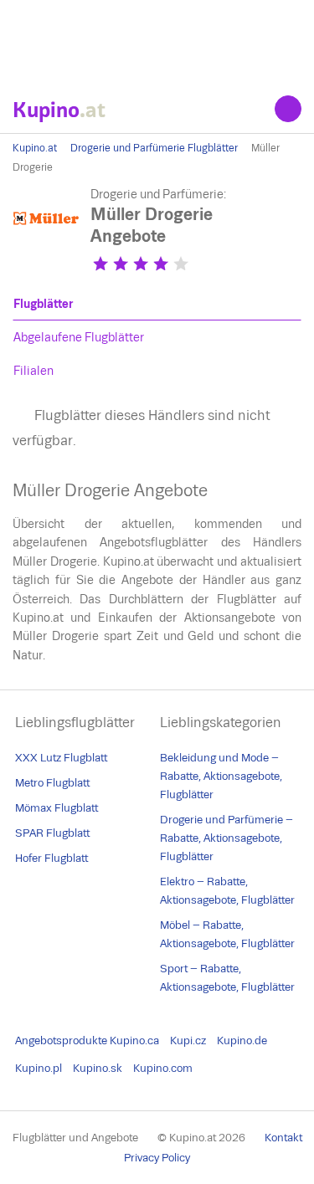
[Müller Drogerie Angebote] (46, 247)
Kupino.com (163, 1068)
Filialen (33, 370)
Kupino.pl (38, 1068)
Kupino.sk (97, 1068)
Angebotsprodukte (61, 1040)
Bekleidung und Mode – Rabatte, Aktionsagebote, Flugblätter (221, 776)
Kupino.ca (134, 1040)
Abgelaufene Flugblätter (78, 337)
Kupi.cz (188, 1040)
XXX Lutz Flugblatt (61, 757)
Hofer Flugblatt (51, 858)
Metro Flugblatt (52, 783)
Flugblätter (43, 303)
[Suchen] (288, 108)
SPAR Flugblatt (52, 833)
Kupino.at (35, 148)
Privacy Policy (157, 1157)
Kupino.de (242, 1040)
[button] (100, 264)
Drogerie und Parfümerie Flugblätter (154, 148)
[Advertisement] (157, 42)
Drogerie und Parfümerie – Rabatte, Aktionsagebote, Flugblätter (226, 838)
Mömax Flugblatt (56, 808)
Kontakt (283, 1137)
